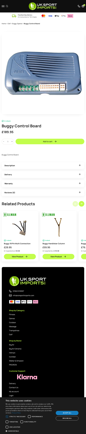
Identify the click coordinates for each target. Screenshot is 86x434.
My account (14, 391)
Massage (12, 326)
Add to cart (47, 141)
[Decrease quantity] (3, 141)
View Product (17, 256)
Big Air (11, 345)
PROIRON (13, 365)
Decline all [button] (67, 418)
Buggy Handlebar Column (54, 243)
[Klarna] (19, 377)
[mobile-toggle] (3, 6)
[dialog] (43, 415)
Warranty (8, 183)
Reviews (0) (9, 192)
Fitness (12, 314)
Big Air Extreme (15, 349)
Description (9, 165)
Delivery (8, 174)
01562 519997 (18, 291)
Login (11, 395)
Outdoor (12, 322)
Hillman (12, 353)
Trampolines (14, 330)
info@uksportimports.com (23, 295)
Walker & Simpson (16, 361)
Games (12, 318)
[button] (81, 204)
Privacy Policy (16, 413)
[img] (43, 6)
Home (4, 23)
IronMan (12, 357)
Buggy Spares (17, 23)
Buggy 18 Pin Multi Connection (17, 243)
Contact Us (13, 387)
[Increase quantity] (12, 141)
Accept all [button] (67, 413)
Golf (9, 23)
